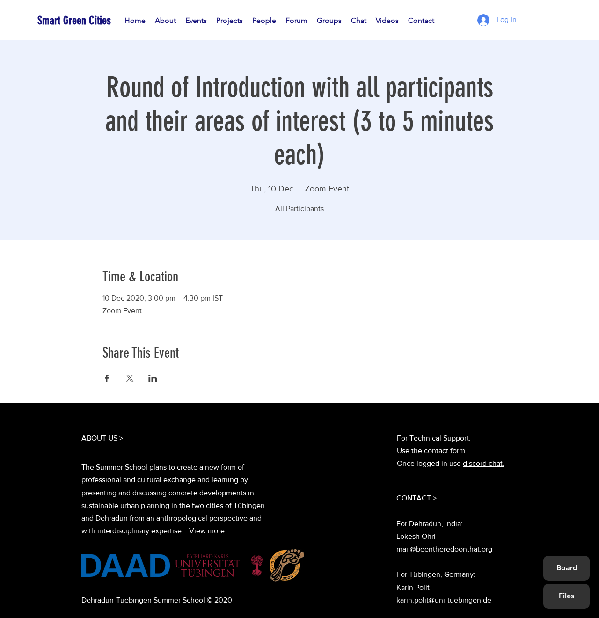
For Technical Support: (434, 438)
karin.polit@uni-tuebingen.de (443, 600)
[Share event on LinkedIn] (152, 378)
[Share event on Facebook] (106, 378)
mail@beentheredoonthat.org (444, 549)
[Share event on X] (129, 378)
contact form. (445, 451)
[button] (264, 20)
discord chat (483, 463)
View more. (207, 531)
